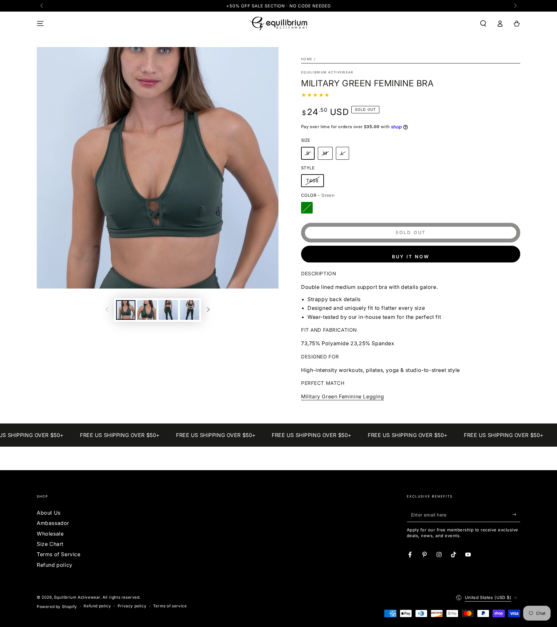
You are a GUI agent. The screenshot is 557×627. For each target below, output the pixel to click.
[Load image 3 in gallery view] (168, 310)
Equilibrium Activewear (327, 72)
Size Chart (50, 544)
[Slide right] (514, 6)
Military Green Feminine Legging (342, 396)
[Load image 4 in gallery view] (189, 310)
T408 (312, 180)
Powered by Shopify (57, 606)
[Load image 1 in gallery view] (125, 310)
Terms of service (170, 605)
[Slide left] (42, 6)
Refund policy (55, 565)
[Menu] (40, 23)
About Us (49, 512)
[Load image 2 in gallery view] (147, 310)
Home (306, 59)
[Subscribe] (516, 515)
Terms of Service (59, 554)
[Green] (307, 208)
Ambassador (53, 523)
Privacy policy (132, 605)
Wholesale (50, 533)
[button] (483, 23)
